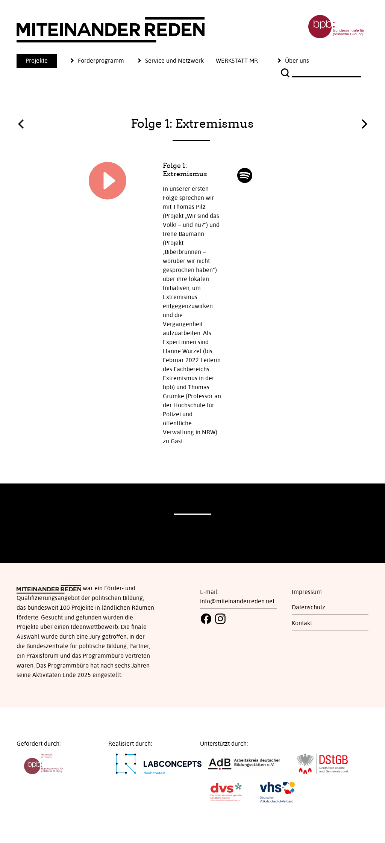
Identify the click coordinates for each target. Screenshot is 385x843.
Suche (286, 73)
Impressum (307, 592)
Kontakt (302, 623)
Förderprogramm (101, 60)
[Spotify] (244, 175)
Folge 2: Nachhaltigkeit (364, 122)
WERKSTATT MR (237, 60)
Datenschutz (308, 607)
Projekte (37, 60)
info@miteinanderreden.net (237, 601)
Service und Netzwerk (174, 60)
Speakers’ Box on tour (20, 125)
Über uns (297, 60)
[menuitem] (43, 61)
